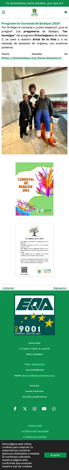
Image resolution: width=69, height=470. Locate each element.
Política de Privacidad (35, 431)
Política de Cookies (36, 436)
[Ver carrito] (65, 12)
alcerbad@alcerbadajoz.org (38, 375)
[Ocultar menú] (3, 12)
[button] (64, 297)
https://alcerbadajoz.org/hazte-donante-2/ (32, 58)
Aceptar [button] (55, 455)
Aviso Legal (35, 425)
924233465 (38, 364)
